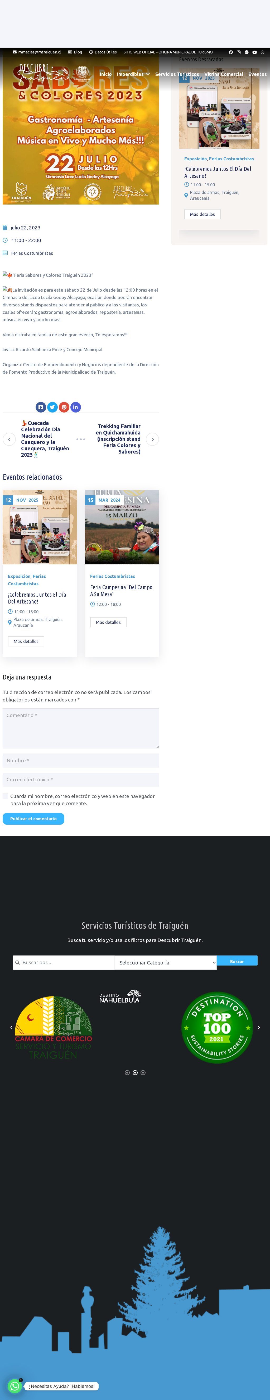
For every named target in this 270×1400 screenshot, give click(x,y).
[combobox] (64, 962)
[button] (11, 1027)
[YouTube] (254, 52)
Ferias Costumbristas (32, 253)
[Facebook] (231, 52)
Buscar (237, 961)
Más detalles (26, 641)
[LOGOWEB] (135, 1004)
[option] (54, 1027)
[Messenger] (246, 52)
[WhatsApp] (262, 52)
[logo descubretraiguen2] (45, 74)
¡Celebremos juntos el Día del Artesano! (37, 598)
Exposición (19, 576)
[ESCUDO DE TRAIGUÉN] (82, 74)
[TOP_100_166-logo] (54, 1027)
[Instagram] (239, 52)
